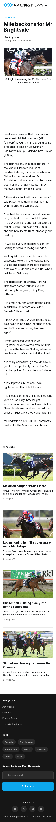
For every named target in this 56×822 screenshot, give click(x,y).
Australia (9, 17)
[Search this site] (46, 4)
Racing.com (12, 37)
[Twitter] (24, 809)
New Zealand (26, 742)
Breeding (41, 749)
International (11, 749)
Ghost (49, 816)
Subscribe (28, 786)
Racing (27, 749)
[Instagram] (32, 809)
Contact (6, 712)
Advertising (8, 706)
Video (20, 756)
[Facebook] (15, 809)
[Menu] (51, 4)
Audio (7, 756)
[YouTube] (41, 809)
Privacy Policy (9, 718)
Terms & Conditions (12, 724)
